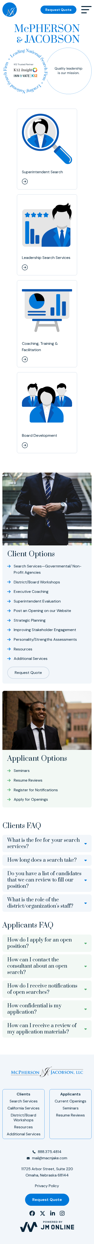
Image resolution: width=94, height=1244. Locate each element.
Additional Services (23, 1134)
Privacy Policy (47, 1185)
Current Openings (70, 1101)
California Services (23, 1108)
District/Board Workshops (23, 1117)
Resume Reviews (70, 1115)
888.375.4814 (49, 1151)
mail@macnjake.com (49, 1158)
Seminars (71, 1108)
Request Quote (58, 10)
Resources (23, 1127)
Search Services (24, 1101)
